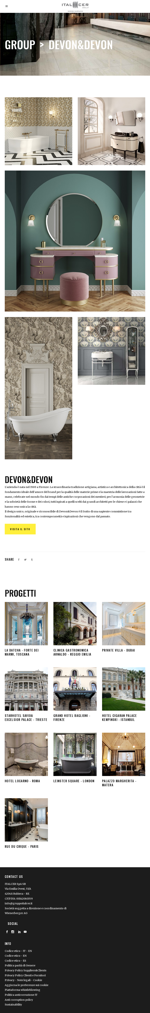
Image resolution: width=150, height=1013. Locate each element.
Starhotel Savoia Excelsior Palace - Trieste (26, 688)
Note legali (24, 980)
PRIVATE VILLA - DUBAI (124, 623)
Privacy (9, 980)
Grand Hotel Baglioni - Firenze (75, 689)
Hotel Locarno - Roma (26, 754)
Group (20, 44)
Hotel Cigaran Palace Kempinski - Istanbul (124, 688)
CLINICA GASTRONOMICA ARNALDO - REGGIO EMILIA (75, 623)
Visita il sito (20, 529)
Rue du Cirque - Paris (26, 820)
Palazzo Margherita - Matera (123, 754)
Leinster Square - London (75, 754)
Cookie (37, 980)
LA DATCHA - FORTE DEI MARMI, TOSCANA (26, 623)
